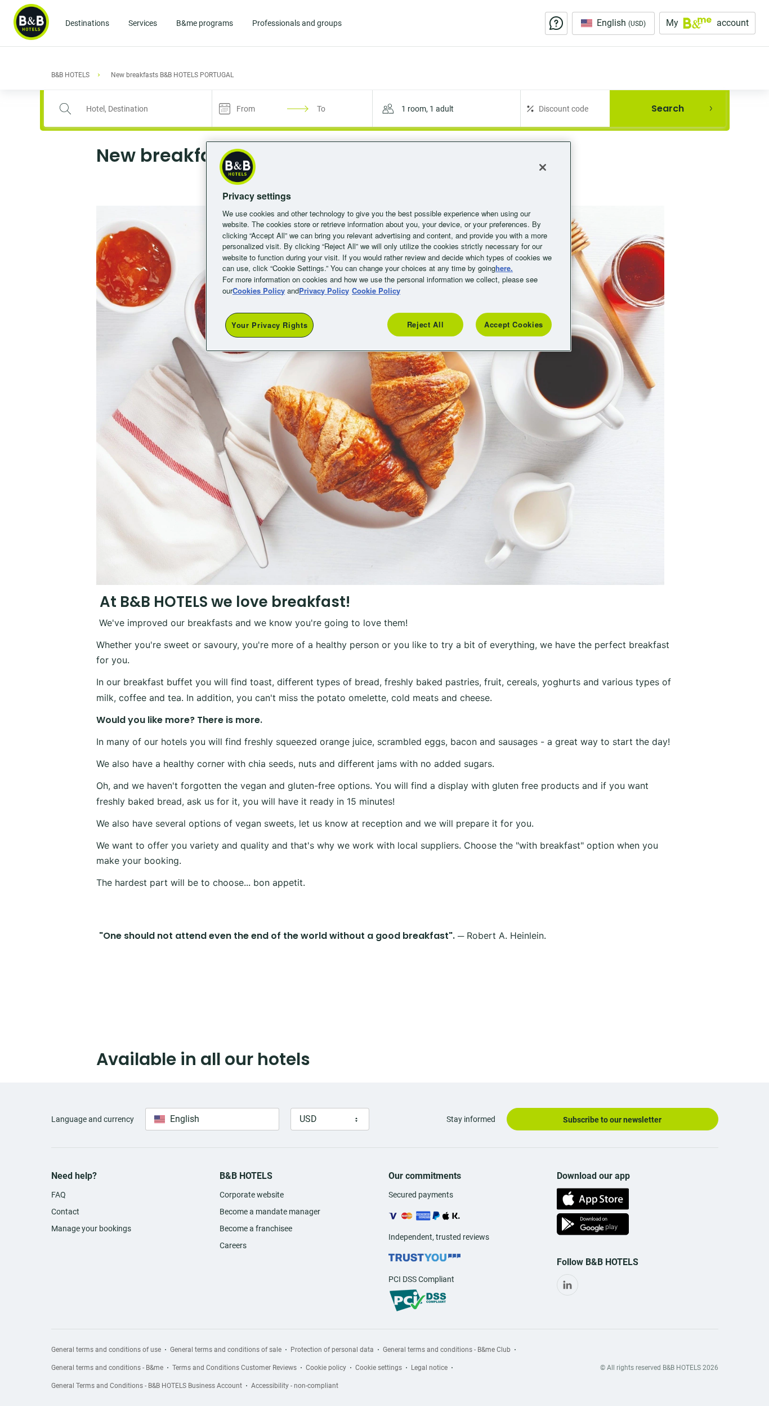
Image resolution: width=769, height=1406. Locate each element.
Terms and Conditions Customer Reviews (234, 1368)
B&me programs (204, 23)
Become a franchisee (256, 1228)
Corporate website (252, 1194)
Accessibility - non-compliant (294, 1386)
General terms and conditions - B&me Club (447, 1350)
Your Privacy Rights (269, 325)
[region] (388, 246)
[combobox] (135, 108)
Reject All (425, 324)
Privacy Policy (324, 290)
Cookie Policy (376, 290)
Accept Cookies (513, 324)
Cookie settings (378, 1368)
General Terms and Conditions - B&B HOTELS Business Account (146, 1386)
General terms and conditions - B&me (107, 1368)
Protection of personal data (332, 1350)
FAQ (58, 1194)
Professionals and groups (297, 23)
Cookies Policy (259, 290)
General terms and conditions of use (106, 1350)
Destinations (87, 23)
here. (504, 268)
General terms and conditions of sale (225, 1350)
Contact (65, 1211)
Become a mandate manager (270, 1211)
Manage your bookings (91, 1228)
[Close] (542, 167)
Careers (233, 1245)
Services (142, 23)
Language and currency (92, 1119)
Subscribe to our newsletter (612, 1119)
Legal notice (429, 1368)
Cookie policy (326, 1368)
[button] (446, 108)
